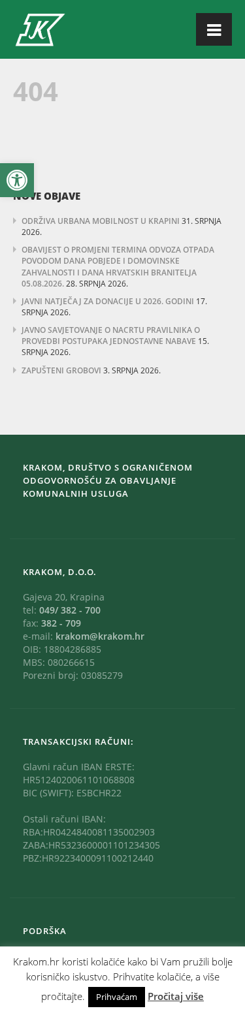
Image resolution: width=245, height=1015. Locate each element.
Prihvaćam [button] (116, 997)
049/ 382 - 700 (70, 610)
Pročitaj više (176, 996)
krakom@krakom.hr (100, 636)
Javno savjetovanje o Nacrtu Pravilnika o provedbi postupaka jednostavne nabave (111, 335)
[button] (17, 180)
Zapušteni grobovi (61, 370)
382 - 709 (61, 623)
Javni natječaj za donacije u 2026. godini (108, 301)
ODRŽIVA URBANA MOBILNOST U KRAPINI (101, 220)
